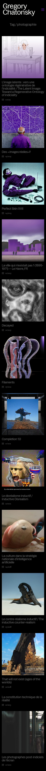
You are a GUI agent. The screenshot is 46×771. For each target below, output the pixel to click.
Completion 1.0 (11, 439)
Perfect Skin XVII (12, 208)
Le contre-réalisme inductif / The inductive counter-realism (23, 621)
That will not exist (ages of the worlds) (21, 681)
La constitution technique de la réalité (22, 699)
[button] (42, 9)
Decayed (7, 325)
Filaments (8, 382)
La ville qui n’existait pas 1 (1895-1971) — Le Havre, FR (22, 267)
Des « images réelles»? (16, 152)
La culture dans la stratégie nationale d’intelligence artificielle (19, 559)
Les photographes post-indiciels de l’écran (23, 759)
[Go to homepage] (20, 9)
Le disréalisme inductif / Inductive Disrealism (17, 497)
